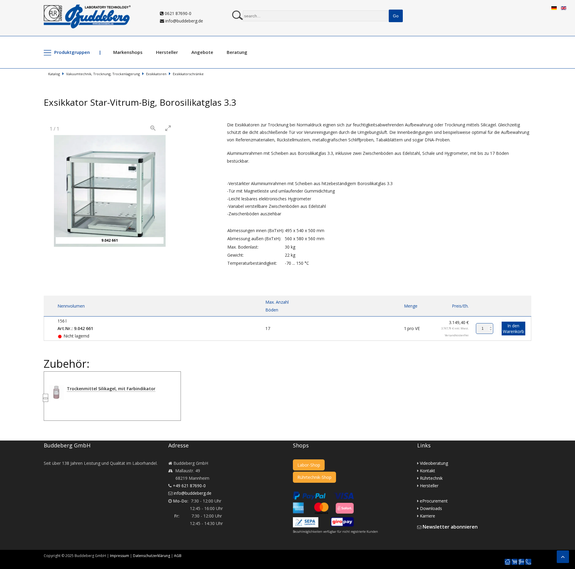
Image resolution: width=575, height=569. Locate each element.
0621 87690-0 (177, 13)
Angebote (202, 52)
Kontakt (427, 470)
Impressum (119, 555)
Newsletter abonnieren (450, 526)
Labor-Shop (308, 465)
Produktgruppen (72, 52)
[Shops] (515, 562)
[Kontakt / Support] (528, 559)
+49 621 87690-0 (189, 485)
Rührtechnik (431, 478)
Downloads (431, 508)
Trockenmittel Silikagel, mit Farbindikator (111, 388)
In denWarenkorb (513, 328)
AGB (177, 555)
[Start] (508, 562)
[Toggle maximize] (168, 128)
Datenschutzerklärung (151, 555)
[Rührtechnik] (521, 562)
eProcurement (434, 501)
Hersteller (167, 52)
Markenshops (128, 52)
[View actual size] (153, 128)
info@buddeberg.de (183, 21)
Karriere (427, 516)
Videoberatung (434, 463)
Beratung (237, 52)
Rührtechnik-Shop (314, 477)
